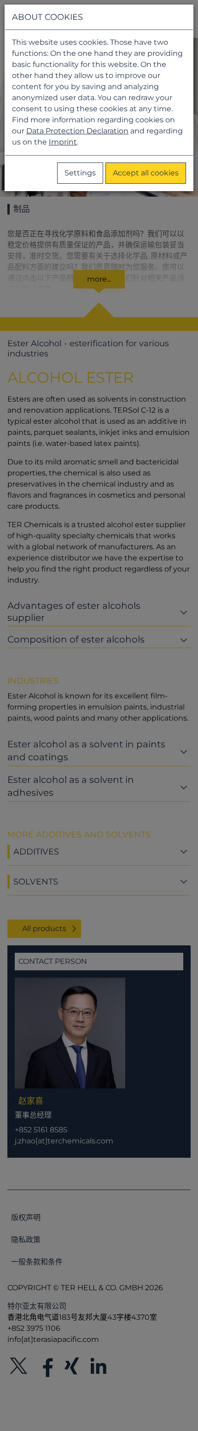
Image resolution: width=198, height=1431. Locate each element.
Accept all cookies (146, 172)
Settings (80, 172)
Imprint (63, 142)
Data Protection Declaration (77, 130)
